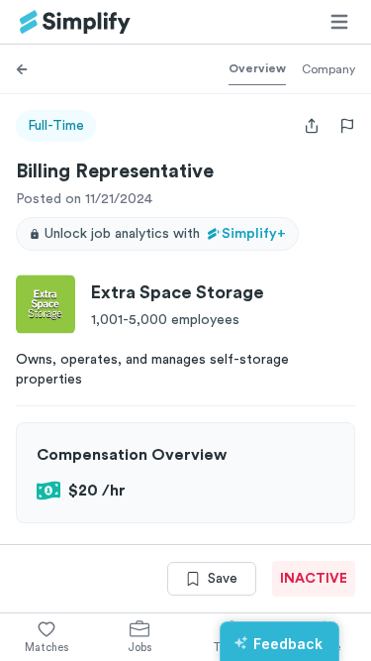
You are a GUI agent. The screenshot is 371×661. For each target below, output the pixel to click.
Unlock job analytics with (165, 234)
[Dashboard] (75, 22)
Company (328, 69)
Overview (257, 68)
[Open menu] (339, 22)
